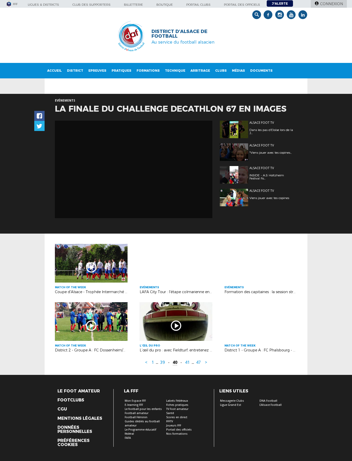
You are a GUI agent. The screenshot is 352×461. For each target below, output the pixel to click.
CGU (62, 409)
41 (187, 362)
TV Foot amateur (177, 409)
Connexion (331, 4)
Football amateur (136, 413)
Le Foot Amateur (78, 391)
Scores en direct (176, 417)
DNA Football (268, 400)
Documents (261, 70)
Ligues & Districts (43, 4)
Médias (238, 70)
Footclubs (70, 400)
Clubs (221, 70)
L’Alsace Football (270, 405)
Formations (148, 70)
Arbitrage (200, 70)
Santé (170, 413)
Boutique (164, 4)
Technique (175, 70)
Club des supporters (91, 4)
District (75, 70)
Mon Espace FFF (135, 400)
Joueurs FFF (173, 425)
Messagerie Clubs (232, 400)
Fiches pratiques (177, 405)
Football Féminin (136, 417)
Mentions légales (79, 418)
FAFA (128, 438)
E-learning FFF (134, 405)
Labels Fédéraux (177, 400)
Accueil (54, 70)
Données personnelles (74, 429)
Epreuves (97, 70)
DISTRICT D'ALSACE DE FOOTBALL (179, 34)
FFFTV (169, 421)
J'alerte (280, 3)
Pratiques (121, 70)
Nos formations (177, 433)
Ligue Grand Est (230, 405)
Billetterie (133, 4)
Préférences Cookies (73, 443)
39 (162, 362)
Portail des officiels (242, 4)
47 (198, 362)
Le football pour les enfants (143, 409)
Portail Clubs (198, 4)
